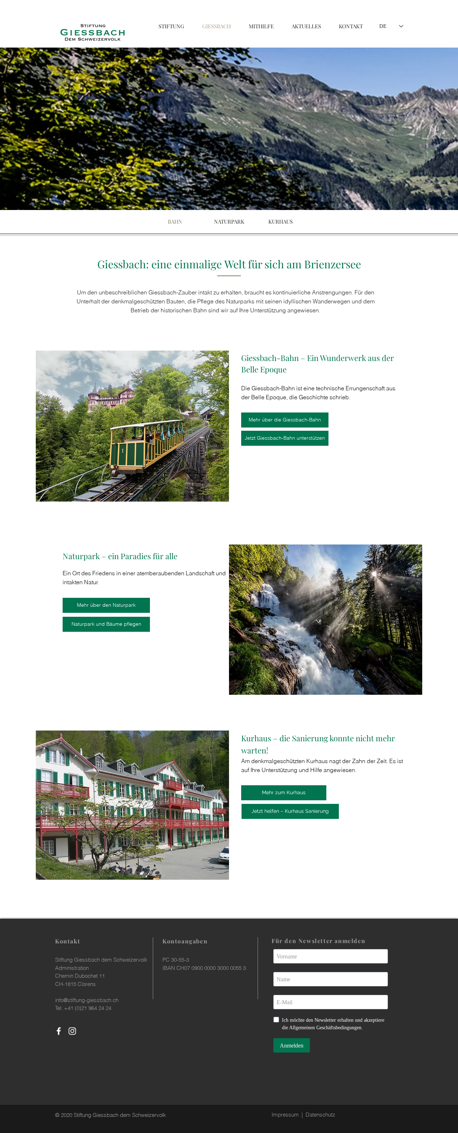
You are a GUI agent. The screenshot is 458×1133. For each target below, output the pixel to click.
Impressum (285, 1114)
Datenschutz (320, 1114)
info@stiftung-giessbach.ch (86, 1000)
